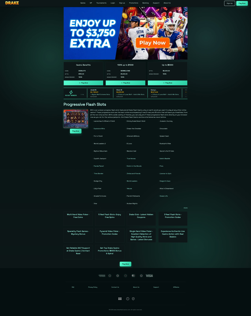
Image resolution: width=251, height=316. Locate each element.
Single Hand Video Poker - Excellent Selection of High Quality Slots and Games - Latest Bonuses (141, 235)
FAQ (73, 287)
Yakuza (129, 188)
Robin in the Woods (134, 166)
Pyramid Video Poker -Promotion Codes (110, 232)
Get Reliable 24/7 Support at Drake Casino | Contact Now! (78, 251)
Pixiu (161, 166)
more (185, 208)
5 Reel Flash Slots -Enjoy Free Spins (110, 215)
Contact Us (115, 287)
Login (113, 3)
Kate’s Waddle (165, 159)
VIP (91, 3)
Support (156, 3)
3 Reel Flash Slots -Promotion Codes (173, 215)
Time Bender (98, 173)
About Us (167, 3)
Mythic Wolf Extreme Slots (97, 94)
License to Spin (165, 173)
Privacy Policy (92, 287)
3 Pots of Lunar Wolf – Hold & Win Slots (127, 94)
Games (82, 3)
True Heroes (131, 159)
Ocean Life (164, 196)
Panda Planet (99, 166)
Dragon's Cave (165, 181)
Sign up (122, 3)
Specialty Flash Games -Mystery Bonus (78, 232)
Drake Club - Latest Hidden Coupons (141, 215)
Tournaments (101, 3)
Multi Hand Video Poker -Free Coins (78, 215)
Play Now (84, 83)
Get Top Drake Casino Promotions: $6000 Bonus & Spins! (109, 251)
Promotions (133, 3)
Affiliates (176, 287)
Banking (146, 3)
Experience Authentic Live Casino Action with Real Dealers (173, 234)
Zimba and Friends (133, 173)
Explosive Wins (99, 129)
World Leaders (132, 181)
